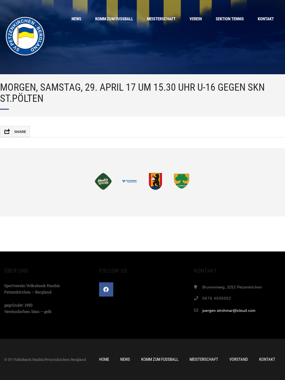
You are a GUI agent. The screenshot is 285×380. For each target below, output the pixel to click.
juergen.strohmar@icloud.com (228, 310)
